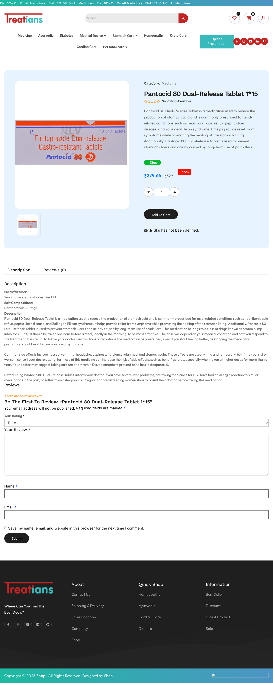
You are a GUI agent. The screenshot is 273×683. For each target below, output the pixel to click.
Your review (17, 430)
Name (10, 486)
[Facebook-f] (237, 41)
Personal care (113, 47)
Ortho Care (178, 36)
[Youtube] (250, 41)
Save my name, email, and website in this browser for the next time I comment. (76, 528)
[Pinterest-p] (264, 41)
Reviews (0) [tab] (54, 269)
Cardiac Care (87, 47)
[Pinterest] (48, 624)
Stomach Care (123, 36)
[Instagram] (243, 41)
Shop (40, 675)
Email (10, 507)
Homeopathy (154, 36)
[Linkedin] (38, 624)
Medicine (25, 36)
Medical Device (91, 36)
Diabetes (66, 36)
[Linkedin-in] (257, 41)
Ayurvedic (46, 36)
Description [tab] (18, 269)
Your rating (14, 416)
